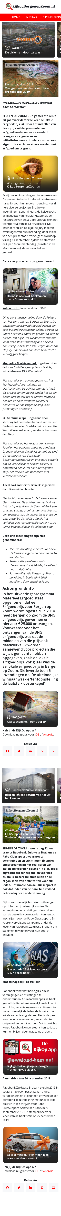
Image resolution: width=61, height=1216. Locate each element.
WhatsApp (42, 751)
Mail (53, 751)
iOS (37, 734)
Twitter (19, 751)
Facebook (7, 751)
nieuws (31, 17)
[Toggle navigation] (3, 17)
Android (48, 734)
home (16, 17)
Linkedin (30, 751)
